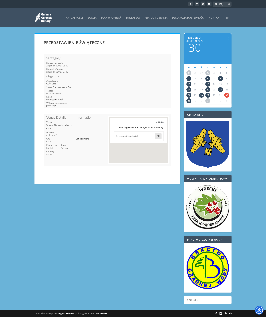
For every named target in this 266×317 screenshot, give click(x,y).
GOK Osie (51, 83)
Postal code (51, 145)
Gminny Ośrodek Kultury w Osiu (59, 127)
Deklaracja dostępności (188, 17)
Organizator (52, 81)
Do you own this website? (127, 136)
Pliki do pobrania (156, 17)
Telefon (49, 91)
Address (50, 132)
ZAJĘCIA (92, 17)
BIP (227, 17)
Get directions (82, 139)
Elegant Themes (65, 313)
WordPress (101, 313)
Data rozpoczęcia (54, 63)
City (48, 139)
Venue (49, 122)
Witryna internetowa (56, 103)
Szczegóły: (53, 58)
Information (84, 117)
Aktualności (74, 17)
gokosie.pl (51, 105)
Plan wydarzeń (111, 17)
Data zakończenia (54, 69)
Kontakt (215, 17)
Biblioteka (133, 17)
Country (50, 151)
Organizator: (55, 76)
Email (49, 97)
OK (158, 136)
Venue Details (56, 117)
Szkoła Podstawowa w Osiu (59, 87)
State (63, 145)
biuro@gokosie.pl (54, 99)
